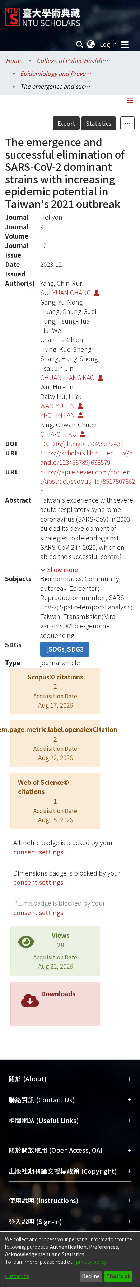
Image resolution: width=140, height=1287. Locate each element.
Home (14, 60)
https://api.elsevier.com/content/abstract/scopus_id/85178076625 (87, 481)
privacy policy (91, 1261)
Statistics (98, 123)
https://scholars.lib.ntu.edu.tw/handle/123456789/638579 (86, 457)
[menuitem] (91, 44)
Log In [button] (109, 44)
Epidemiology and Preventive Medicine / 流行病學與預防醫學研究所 (56, 73)
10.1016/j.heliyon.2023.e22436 (81, 443)
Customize (17, 1275)
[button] (59, 569)
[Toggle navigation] (125, 44)
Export (66, 123)
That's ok (118, 1275)
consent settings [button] (38, 851)
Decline (91, 1275)
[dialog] (70, 1259)
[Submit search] (79, 44)
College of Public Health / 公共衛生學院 (72, 60)
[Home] (42, 14)
